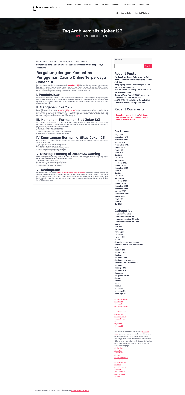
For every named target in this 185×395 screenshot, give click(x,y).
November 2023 (121, 189)
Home (69, 4)
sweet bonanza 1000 (121, 312)
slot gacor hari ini (120, 317)
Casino (78, 4)
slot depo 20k (120, 270)
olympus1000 (119, 237)
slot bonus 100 (120, 258)
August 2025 (119, 147)
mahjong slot (119, 232)
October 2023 (120, 191)
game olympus (119, 372)
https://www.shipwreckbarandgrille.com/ (71, 173)
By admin (53, 61)
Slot (96, 4)
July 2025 (118, 150)
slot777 (117, 281)
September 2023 (121, 194)
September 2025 (121, 145)
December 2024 (121, 168)
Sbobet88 (116, 4)
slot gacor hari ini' (122, 276)
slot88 (117, 283)
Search (118, 59)
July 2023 (118, 199)
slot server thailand (121, 357)
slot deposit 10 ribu (121, 299)
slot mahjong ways (120, 362)
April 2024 (118, 176)
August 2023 (119, 196)
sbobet (117, 240)
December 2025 (121, 137)
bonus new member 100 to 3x (126, 219)
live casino (118, 229)
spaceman (118, 288)
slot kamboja (118, 348)
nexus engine (119, 360)
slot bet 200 (119, 250)
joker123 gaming (120, 367)
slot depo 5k (118, 302)
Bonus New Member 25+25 (126, 115)
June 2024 (119, 171)
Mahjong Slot (144, 4)
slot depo (118, 265)
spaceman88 (120, 291)
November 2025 (121, 140)
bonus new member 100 (124, 216)
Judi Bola (88, 4)
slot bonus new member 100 (126, 263)
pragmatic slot (119, 374)
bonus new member (122, 214)
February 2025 (120, 163)
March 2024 (119, 178)
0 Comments (82, 61)
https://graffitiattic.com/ (66, 110)
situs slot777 (118, 369)
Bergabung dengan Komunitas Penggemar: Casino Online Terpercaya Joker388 (69, 66)
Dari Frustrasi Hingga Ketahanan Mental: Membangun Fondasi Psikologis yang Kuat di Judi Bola (133, 79)
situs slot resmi (119, 319)
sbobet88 (117, 365)
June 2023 (118, 201)
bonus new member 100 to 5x (126, 222)
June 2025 (118, 153)
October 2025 (120, 142)
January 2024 (120, 183)
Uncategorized (67, 61)
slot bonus (118, 255)
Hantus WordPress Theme (80, 390)
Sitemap (105, 4)
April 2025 (118, 158)
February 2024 (120, 181)
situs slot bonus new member (126, 242)
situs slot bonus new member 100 (128, 245)
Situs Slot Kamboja (123, 13)
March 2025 (119, 160)
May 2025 (118, 155)
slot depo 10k (120, 268)
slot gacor (118, 273)
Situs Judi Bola (129, 4)
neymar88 (118, 234)
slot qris (117, 278)
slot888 (117, 286)
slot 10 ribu (118, 350)
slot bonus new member (124, 260)
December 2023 (121, 186)
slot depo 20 (118, 326)
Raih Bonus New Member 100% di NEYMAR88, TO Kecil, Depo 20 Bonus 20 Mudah (132, 117)
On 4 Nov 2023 (41, 61)
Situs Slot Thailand (141, 13)
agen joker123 (73, 85)
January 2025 (120, 165)
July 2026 (118, 135)
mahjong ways (119, 314)
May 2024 (118, 173)
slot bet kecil (119, 252)
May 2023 (118, 204)
